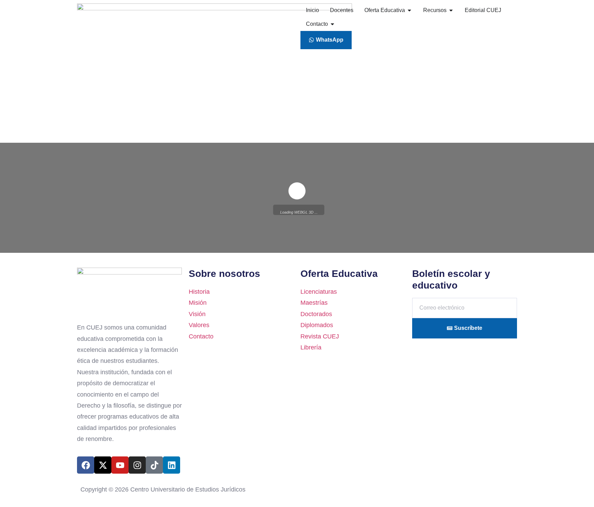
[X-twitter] (102, 465)
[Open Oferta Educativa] (409, 10)
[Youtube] (120, 465)
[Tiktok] (154, 465)
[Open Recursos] (451, 10)
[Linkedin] (171, 465)
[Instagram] (137, 465)
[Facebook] (85, 465)
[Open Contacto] (332, 24)
